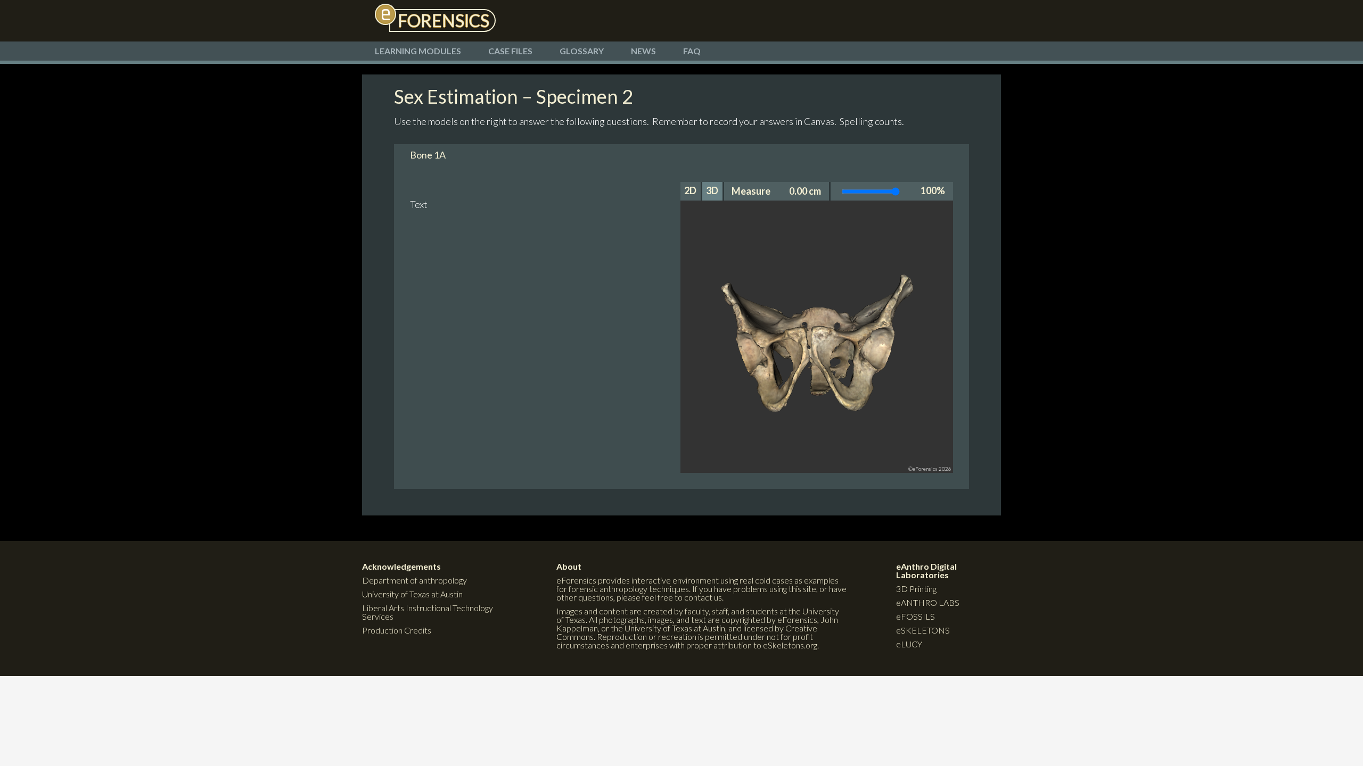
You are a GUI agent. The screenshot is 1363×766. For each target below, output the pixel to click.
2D (690, 190)
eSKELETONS (923, 630)
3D (712, 190)
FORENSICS (443, 20)
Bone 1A (428, 155)
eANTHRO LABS (927, 602)
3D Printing (916, 589)
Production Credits (396, 630)
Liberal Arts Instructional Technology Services (427, 612)
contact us (703, 597)
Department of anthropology (414, 580)
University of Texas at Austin (412, 594)
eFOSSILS (915, 616)
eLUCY (909, 644)
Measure (751, 191)
